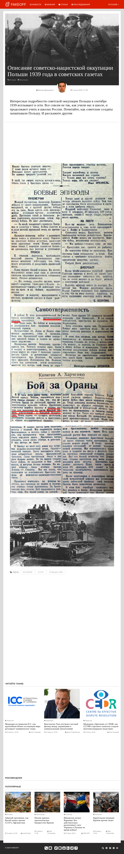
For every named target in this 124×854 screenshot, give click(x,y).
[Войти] (117, 848)
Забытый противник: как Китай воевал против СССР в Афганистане (16, 820)
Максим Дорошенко (46, 90)
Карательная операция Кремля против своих (103, 819)
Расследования (81, 5)
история (27, 572)
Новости (36, 5)
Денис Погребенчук (73, 732)
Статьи (64, 5)
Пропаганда (40, 814)
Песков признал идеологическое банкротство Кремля (44, 820)
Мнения (50, 5)
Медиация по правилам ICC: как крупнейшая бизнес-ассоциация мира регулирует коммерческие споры (22, 726)
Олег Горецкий (36, 732)
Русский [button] (113, 5)
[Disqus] (62, 648)
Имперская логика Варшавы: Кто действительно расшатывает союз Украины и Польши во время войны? (74, 824)
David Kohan (26, 833)
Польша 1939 (56, 572)
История (12, 80)
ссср (41, 572)
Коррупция (49, 720)
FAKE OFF (86, 833)
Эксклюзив (23, 80)
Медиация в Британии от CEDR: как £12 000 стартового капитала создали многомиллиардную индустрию (100, 726)
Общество (10, 720)
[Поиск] (103, 848)
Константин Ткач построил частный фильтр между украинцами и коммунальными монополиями (61, 726)
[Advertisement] (62, 143)
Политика (68, 814)
